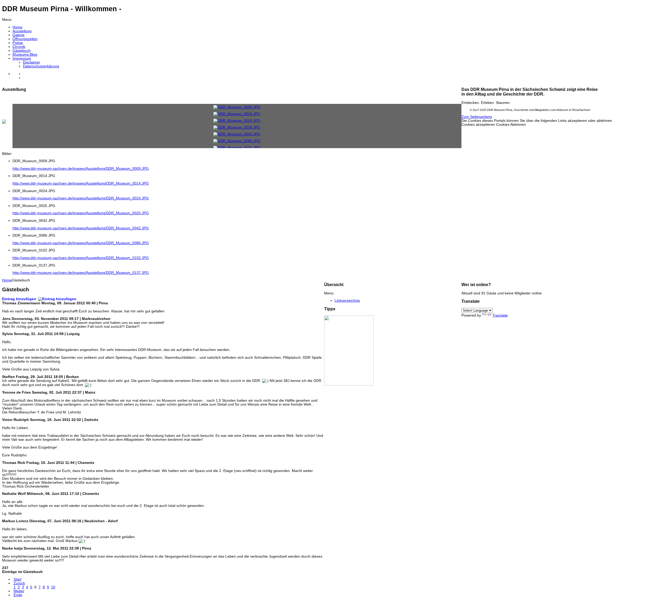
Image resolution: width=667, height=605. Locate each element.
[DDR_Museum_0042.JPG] (236, 134)
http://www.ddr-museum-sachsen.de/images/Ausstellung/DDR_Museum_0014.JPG (81, 183)
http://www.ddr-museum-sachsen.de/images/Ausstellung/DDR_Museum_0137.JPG (81, 273)
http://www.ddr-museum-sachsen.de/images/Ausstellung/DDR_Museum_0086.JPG (81, 243)
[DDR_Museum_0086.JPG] (236, 141)
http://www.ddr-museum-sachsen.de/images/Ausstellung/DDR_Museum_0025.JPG (81, 213)
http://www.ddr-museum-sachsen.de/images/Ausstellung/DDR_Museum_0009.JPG (81, 169)
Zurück (19, 583)
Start (17, 579)
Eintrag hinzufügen (19, 299)
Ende (18, 595)
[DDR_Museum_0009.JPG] (236, 107)
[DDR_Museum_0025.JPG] (236, 127)
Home (7, 280)
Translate (500, 315)
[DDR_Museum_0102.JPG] (236, 148)
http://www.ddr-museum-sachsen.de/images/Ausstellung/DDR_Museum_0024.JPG (81, 198)
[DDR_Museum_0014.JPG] (236, 114)
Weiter (19, 591)
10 (53, 587)
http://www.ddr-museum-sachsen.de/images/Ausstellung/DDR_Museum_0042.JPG (81, 228)
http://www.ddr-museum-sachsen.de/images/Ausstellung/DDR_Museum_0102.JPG (81, 258)
